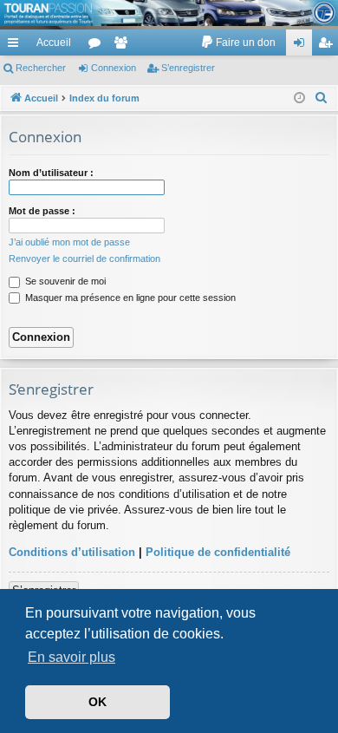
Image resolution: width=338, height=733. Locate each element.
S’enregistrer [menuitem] (328, 46)
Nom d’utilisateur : (51, 172)
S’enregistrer (188, 67)
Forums (97, 46)
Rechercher (41, 67)
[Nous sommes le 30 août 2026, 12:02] (299, 98)
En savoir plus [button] (71, 657)
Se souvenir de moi (64, 281)
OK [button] (97, 702)
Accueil (53, 42)
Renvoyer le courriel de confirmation (84, 258)
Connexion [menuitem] (302, 46)
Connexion (113, 67)
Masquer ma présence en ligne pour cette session (129, 297)
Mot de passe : (42, 211)
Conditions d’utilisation (72, 552)
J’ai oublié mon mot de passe (69, 242)
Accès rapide (16, 46)
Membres (123, 46)
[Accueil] (169, 13)
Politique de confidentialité (218, 552)
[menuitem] (238, 42)
